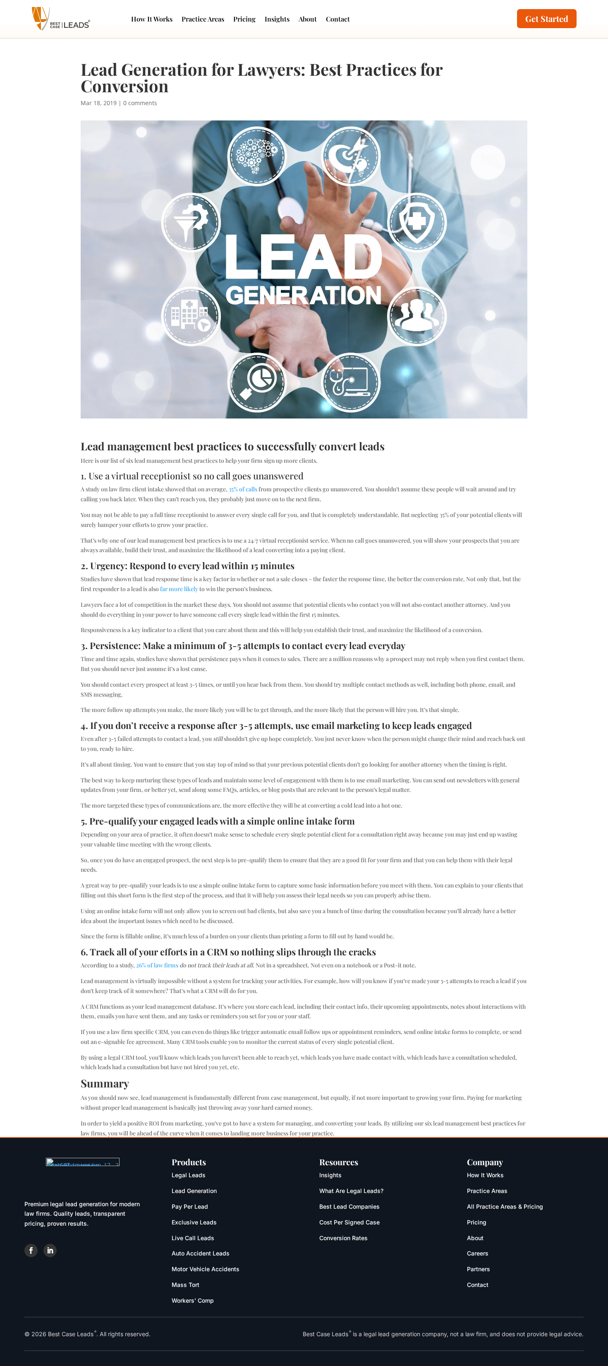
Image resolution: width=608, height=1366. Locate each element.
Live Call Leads (193, 1237)
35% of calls (243, 489)
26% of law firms (157, 965)
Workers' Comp (193, 1300)
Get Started (546, 18)
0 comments (140, 103)
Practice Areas (203, 18)
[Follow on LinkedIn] (50, 1250)
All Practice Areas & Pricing (505, 1206)
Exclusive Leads (194, 1222)
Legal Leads (189, 1174)
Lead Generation (194, 1190)
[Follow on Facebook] (31, 1250)
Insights (277, 18)
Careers (477, 1253)
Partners (478, 1268)
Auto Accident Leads (201, 1253)
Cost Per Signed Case (349, 1222)
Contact (338, 18)
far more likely (179, 589)
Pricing (244, 18)
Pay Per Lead (190, 1206)
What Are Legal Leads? (351, 1190)
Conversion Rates (343, 1237)
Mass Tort (185, 1284)
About (308, 18)
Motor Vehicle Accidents (205, 1268)
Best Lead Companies (349, 1206)
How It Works (151, 18)
